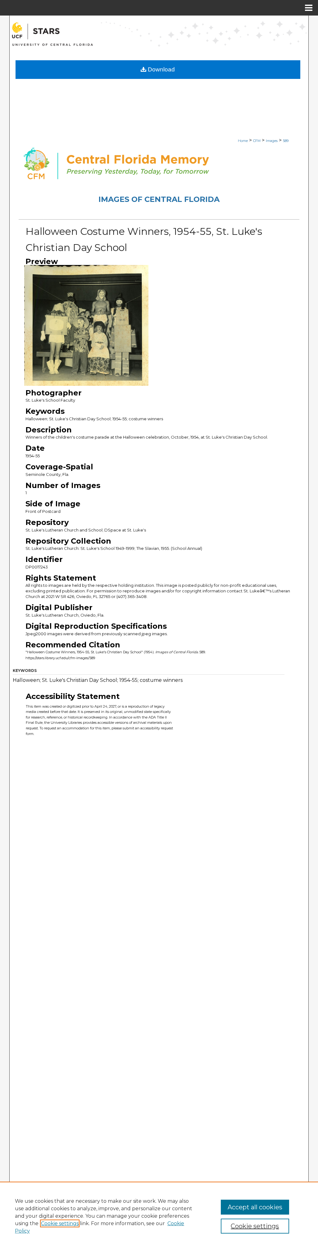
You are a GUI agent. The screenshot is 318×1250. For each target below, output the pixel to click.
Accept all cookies (255, 1207)
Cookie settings (60, 1223)
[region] (159, 1216)
